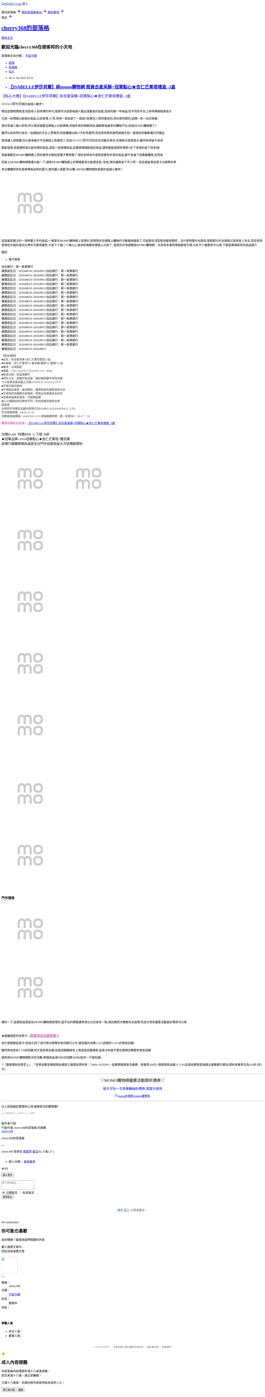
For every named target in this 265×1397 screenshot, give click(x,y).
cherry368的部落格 (25, 28)
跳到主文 (7, 37)
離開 (20, 1390)
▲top (4, 1168)
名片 (11, 71)
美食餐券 (29, 1161)
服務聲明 (166, 1347)
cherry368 (7, 1131)
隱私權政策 (153, 1347)
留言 (35, 1151)
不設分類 (31, 55)
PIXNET (105, 1347)
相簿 (11, 63)
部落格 (13, 67)
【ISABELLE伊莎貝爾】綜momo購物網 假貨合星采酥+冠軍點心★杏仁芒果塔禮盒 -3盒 (92, 87)
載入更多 (7, 1175)
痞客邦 (27, 1151)
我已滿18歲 (9, 1390)
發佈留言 (7, 1197)
